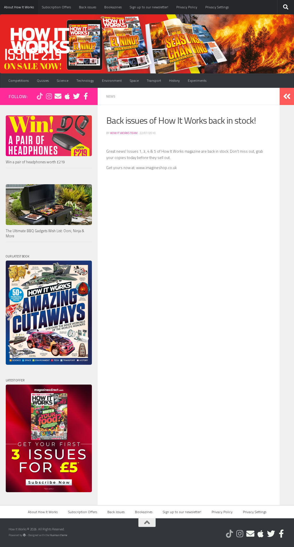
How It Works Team (124, 133)
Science (62, 80)
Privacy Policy (186, 7)
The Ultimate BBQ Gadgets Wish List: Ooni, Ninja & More (45, 233)
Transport (154, 80)
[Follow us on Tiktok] (39, 96)
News (110, 96)
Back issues (87, 7)
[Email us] (58, 96)
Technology (85, 80)
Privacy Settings (217, 7)
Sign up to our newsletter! (149, 7)
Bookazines (113, 7)
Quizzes (43, 80)
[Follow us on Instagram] (48, 96)
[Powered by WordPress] (24, 535)
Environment (112, 80)
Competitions (18, 80)
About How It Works (19, 7)
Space (134, 80)
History (174, 80)
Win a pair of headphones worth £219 (35, 162)
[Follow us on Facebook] (85, 96)
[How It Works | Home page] (40, 40)
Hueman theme (58, 535)
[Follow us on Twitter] (76, 96)
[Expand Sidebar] (287, 96)
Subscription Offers (56, 7)
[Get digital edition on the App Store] (67, 96)
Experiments (197, 80)
